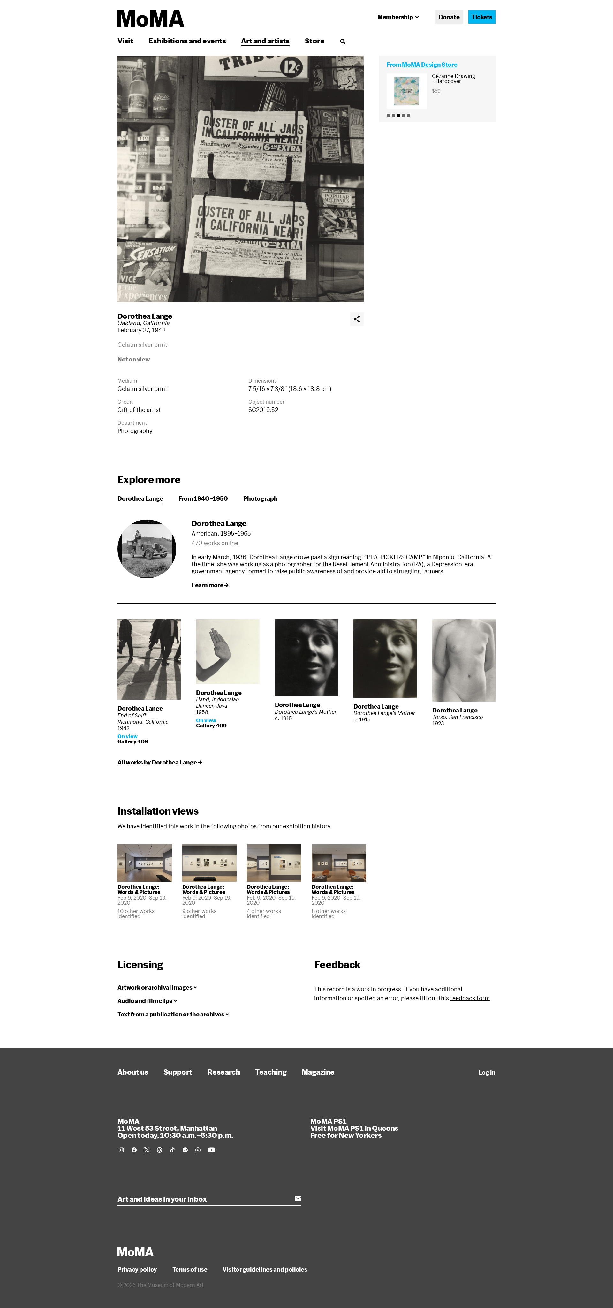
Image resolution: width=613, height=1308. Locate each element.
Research (224, 1072)
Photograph (260, 498)
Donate (449, 16)
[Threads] (159, 1150)
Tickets (482, 16)
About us (132, 1072)
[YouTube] (211, 1150)
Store (314, 40)
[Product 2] (393, 115)
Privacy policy (137, 1269)
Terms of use (190, 1269)
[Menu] (342, 41)
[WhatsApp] (198, 1150)
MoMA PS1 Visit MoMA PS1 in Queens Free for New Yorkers (354, 1128)
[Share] (357, 319)
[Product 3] (398, 115)
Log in (487, 1072)
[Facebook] (134, 1150)
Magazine (318, 1072)
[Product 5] (408, 115)
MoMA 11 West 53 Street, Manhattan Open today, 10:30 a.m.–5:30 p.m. (175, 1128)
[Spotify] (185, 1150)
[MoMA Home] (150, 18)
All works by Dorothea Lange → (159, 762)
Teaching (270, 1072)
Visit (125, 40)
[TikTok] (172, 1150)
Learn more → (210, 585)
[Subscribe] (298, 1198)
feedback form (470, 997)
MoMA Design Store (429, 64)
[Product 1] (388, 115)
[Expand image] (240, 179)
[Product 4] (403, 115)
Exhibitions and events (187, 40)
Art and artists (265, 40)
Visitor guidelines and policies (265, 1269)
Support (177, 1072)
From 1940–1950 (203, 498)
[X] (147, 1150)
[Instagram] (121, 1150)
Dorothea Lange (144, 316)
